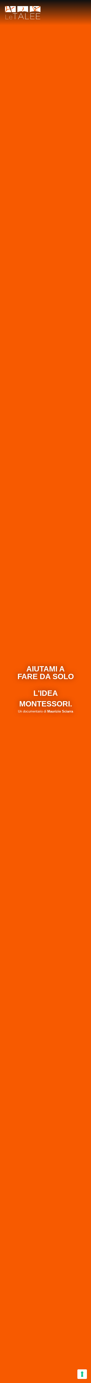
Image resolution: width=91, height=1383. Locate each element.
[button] (82, 13)
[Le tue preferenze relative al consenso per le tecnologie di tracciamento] (82, 1374)
